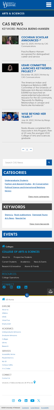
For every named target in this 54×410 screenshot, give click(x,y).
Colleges (5, 339)
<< (23, 149)
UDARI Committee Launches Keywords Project (36, 68)
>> (31, 149)
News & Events (40, 261)
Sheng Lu (9, 214)
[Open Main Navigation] (48, 5)
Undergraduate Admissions (11, 332)
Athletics (5, 313)
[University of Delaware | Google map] (35, 383)
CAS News (12, 23)
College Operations (10, 277)
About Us (6, 257)
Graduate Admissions (9, 335)
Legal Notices (35, 407)
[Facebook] (20, 401)
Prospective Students (23, 257)
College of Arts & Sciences (21, 251)
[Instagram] (13, 401)
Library (4, 342)
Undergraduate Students (16, 180)
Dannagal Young (39, 214)
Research (5, 346)
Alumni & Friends (32, 266)
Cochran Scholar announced (34, 38)
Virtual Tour (6, 320)
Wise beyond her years (33, 115)
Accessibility (45, 407)
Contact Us (6, 378)
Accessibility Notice (8, 354)
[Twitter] (39, 401)
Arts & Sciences (13, 13)
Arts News (9, 218)
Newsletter (21, 218)
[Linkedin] (26, 401)
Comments (25, 407)
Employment (6, 324)
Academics (25, 261)
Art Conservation (40, 184)
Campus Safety (7, 365)
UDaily (4, 317)
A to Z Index (6, 368)
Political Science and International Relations (25, 187)
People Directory (8, 358)
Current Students (9, 261)
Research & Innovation (11, 266)
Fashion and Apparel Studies (18, 184)
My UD (4, 361)
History (8, 191)
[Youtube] (32, 401)
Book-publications (22, 214)
